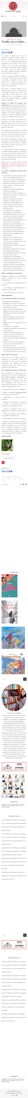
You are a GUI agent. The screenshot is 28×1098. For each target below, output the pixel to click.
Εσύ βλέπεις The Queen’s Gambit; (13, 854)
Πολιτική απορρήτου (11, 1093)
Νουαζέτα (6, 454)
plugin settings (6, 807)
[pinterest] (16, 1095)
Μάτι (4, 478)
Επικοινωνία (19, 1093)
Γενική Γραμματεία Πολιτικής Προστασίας (12, 476)
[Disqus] (14, 508)
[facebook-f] (11, 1095)
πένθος (8, 478)
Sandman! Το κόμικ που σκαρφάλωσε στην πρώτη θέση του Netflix (14, 865)
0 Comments (19, 45)
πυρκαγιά (15, 478)
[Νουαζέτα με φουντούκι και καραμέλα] (14, 7)
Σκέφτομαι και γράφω (14, 39)
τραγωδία (21, 478)
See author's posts (9, 458)
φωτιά (4, 480)
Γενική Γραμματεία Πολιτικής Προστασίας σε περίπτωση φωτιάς (14, 164)
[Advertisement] (14, 907)
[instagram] (13, 1095)
